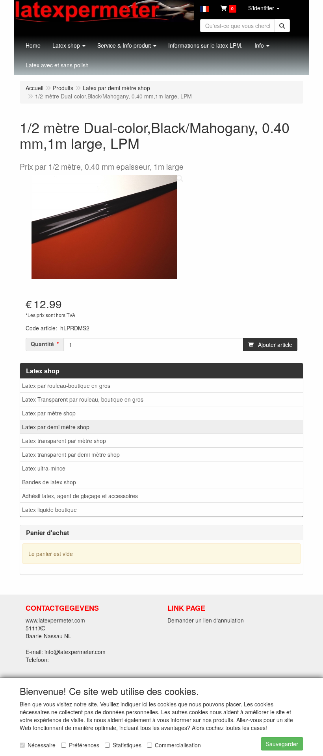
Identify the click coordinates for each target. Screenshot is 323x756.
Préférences (84, 745)
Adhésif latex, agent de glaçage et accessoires (80, 496)
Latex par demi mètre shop (55, 427)
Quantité (42, 343)
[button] (204, 8)
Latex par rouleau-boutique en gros (66, 385)
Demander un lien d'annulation (205, 620)
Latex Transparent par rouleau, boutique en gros (82, 399)
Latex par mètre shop (49, 413)
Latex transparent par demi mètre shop (71, 454)
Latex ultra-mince (43, 468)
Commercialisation (178, 745)
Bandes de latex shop (49, 482)
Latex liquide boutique (49, 509)
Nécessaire (42, 745)
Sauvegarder (282, 744)
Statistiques (127, 745)
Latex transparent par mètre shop (64, 441)
